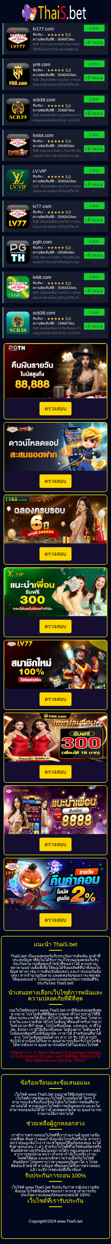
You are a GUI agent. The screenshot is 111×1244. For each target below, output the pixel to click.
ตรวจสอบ (55, 408)
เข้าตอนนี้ (94, 43)
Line (94, 28)
